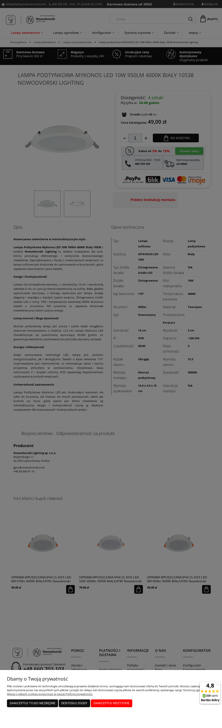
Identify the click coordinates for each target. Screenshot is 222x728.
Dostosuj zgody (74, 703)
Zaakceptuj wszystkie (111, 703)
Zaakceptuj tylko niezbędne (33, 703)
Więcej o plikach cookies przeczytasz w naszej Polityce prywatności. (50, 694)
